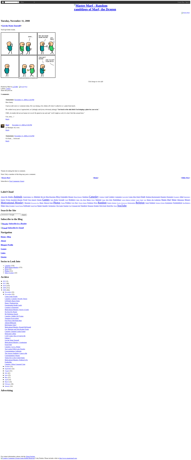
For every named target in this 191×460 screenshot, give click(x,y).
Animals (18, 196)
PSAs (95, 203)
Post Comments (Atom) (16, 181)
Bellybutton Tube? (10, 325)
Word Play (110, 206)
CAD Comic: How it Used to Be (15, 336)
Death (143, 197)
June (6, 375)
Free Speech (32, 200)
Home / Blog (6, 237)
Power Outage (83, 203)
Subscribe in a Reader (18, 224)
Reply (7, 119)
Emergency (187, 197)
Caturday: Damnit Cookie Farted (15, 331)
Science (152, 203)
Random (102, 202)
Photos (56, 202)
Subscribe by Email (16, 228)
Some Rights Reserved (27, 458)
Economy (176, 197)
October (7, 366)
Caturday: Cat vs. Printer (12, 347)
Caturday (94, 196)
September (8, 369)
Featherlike (8, 362)
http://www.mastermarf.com (68, 458)
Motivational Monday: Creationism (16, 342)
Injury (93, 200)
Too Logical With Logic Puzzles (15, 349)
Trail (70, 206)
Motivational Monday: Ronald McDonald (18, 327)
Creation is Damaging (12, 307)
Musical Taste (48, 203)
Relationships (131, 203)
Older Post (185, 178)
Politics (68, 203)
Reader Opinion (111, 203)
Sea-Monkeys (186, 203)
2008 (4, 290)
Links (3, 253)
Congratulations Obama (12, 355)
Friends (39, 200)
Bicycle (43, 197)
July (6, 373)
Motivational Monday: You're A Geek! (17, 310)
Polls (73, 203)
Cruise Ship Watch (134, 197)
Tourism (65, 206)
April (6, 379)
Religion (140, 202)
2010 (4, 285)
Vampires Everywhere (12, 318)
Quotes (3, 257)
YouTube (122, 205)
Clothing (101, 197)
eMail (181, 197)
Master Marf (166, 200)
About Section (30, 456)
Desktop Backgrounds (153, 197)
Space (39, 206)
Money (187, 200)
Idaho (77, 200)
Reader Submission (122, 203)
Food (25, 200)
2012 (4, 281)
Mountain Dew (35, 203)
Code (106, 197)
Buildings (85, 197)
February (8, 384)
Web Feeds (102, 206)
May (6, 377)
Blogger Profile (7, 245)
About (3, 241)
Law (141, 200)
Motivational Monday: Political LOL (16, 360)
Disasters (163, 197)
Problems (90, 203)
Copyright (125, 197)
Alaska (10, 197)
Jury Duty (109, 200)
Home (96, 178)
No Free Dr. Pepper (11, 312)
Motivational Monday (12, 202)
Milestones (180, 200)
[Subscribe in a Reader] (4, 224)
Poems (63, 203)
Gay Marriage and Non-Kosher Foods (17, 329)
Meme (174, 200)
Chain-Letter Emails (11, 296)
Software (26, 206)
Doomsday (170, 197)
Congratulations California (13, 351)
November (8, 294)
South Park (34, 206)
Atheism (37, 197)
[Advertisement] (24, 14)
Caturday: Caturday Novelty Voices (16, 299)
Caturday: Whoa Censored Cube (15, 364)
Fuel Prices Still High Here (13, 320)
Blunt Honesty (78, 197)
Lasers (137, 200)
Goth (66, 200)
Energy (3, 200)
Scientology (169, 203)
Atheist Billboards (10, 323)
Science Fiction (160, 203)
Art (32, 197)
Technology (52, 206)
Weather (96, 206)
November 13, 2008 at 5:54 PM (24, 136)
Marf (7, 125)
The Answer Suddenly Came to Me (16, 353)
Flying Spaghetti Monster (14, 200)
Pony (76, 203)
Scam (147, 203)
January (7, 386)
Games (46, 199)
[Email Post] (22, 87)
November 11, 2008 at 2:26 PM (24, 100)
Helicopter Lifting (10, 334)
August (7, 371)
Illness (89, 200)
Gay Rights (54, 200)
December (8, 292)
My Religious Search (11, 314)
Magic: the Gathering (154, 200)
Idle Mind (83, 200)
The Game (59, 206)
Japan (103, 200)
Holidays (72, 200)
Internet (98, 200)
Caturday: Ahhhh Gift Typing (14, 316)
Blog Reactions (51, 197)
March (7, 382)
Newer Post (6, 178)
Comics (8, 88)
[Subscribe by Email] (4, 228)
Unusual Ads (76, 206)
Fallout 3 (7, 338)
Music (41, 203)
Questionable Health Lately (13, 305)
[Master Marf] (95, 7)
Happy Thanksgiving (11, 303)
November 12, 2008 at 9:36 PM (22, 125)
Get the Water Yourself (11, 26)
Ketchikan (117, 200)
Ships (3, 206)
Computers (118, 197)
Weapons (90, 206)
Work (115, 206)
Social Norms (19, 206)
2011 (4, 283)
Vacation (83, 206)
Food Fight (8, 344)
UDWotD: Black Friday (12, 301)
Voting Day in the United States (15, 358)
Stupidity (45, 206)
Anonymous (27, 197)
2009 (4, 288)
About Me (4, 197)
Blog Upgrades (62, 197)
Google (61, 200)
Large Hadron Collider (128, 200)
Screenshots (177, 203)
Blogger (70, 197)
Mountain (27, 203)
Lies (145, 200)
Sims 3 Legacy (10, 206)
